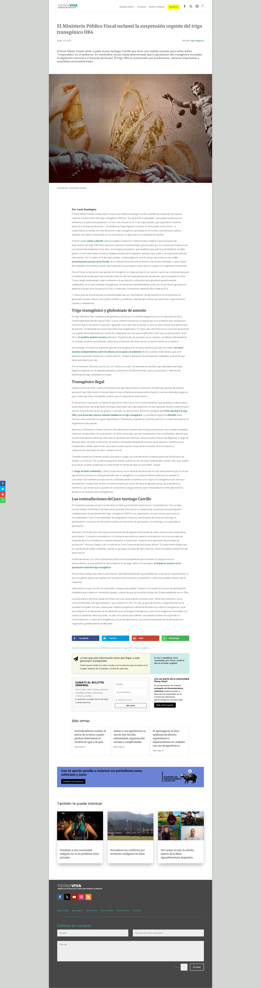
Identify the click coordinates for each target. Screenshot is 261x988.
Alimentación (91, 911)
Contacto (141, 7)
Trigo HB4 (127, 648)
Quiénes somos (126, 7)
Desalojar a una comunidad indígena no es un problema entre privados (79, 854)
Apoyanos (173, 6)
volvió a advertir (95, 240)
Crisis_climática (107, 911)
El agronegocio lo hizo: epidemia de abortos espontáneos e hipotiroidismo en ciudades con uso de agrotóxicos (169, 738)
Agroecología (63, 911)
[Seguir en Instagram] (81, 897)
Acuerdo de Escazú (80, 648)
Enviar (197, 967)
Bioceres (94, 648)
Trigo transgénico (142, 648)
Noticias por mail (124, 700)
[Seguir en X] (67, 897)
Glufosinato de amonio (111, 648)
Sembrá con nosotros (73, 781)
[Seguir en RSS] (88, 897)
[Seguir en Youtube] (74, 897)
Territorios (137, 911)
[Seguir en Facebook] (60, 897)
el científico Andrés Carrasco (92, 337)
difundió (171, 415)
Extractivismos (123, 911)
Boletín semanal (156, 7)
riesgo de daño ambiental (87, 471)
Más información (165, 705)
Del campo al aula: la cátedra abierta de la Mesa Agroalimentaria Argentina (177, 854)
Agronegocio (197, 40)
